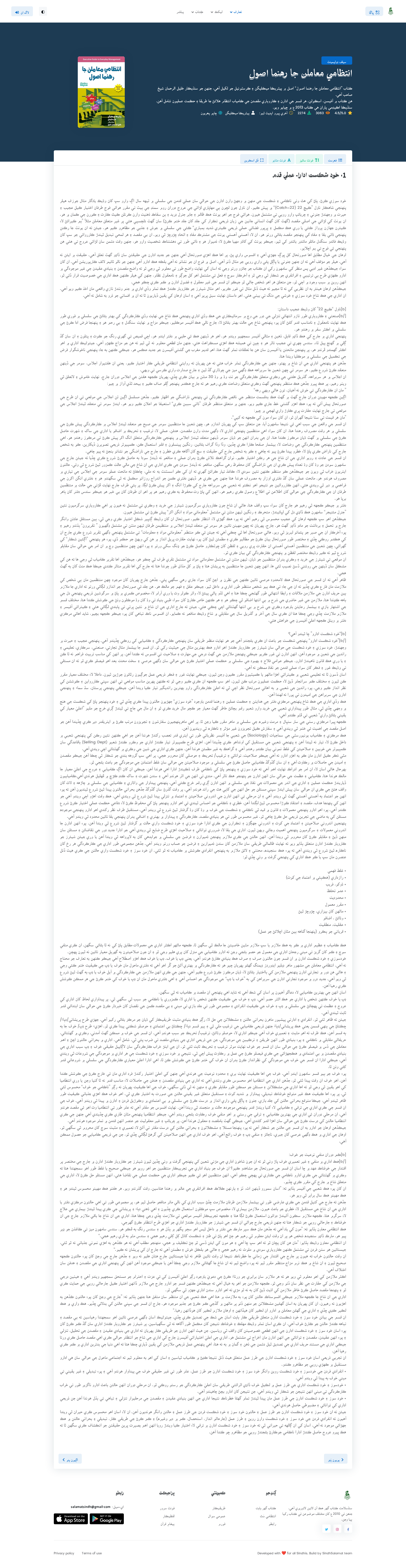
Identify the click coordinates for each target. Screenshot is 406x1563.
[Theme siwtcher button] (43, 11)
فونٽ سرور (167, 1506)
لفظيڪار (169, 1514)
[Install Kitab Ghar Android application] (107, 1517)
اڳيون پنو (72, 1458)
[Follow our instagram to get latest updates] (337, 1528)
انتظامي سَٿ (268, 1514)
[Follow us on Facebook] (348, 1528)
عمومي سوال (216, 1514)
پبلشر (180, 10)
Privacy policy (64, 1552)
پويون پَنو (334, 1458)
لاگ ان (25, 11)
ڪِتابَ (199, 10)
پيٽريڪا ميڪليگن (237, 111)
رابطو (272, 1522)
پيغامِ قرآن (167, 1522)
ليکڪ (219, 10)
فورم (221, 1522)
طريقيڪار (218, 1506)
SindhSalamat (332, 1552)
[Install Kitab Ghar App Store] (71, 1517)
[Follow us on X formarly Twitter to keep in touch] (326, 1528)
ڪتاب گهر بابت (266, 1506)
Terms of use (92, 1552)
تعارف (238, 10)
